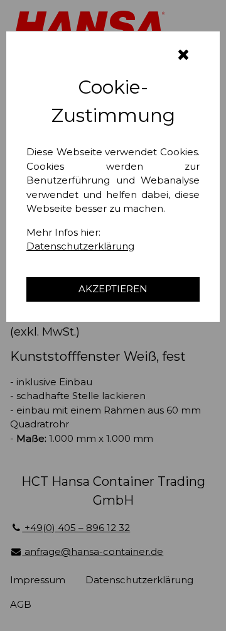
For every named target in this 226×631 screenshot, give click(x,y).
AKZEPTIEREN (113, 289)
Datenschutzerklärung (80, 246)
